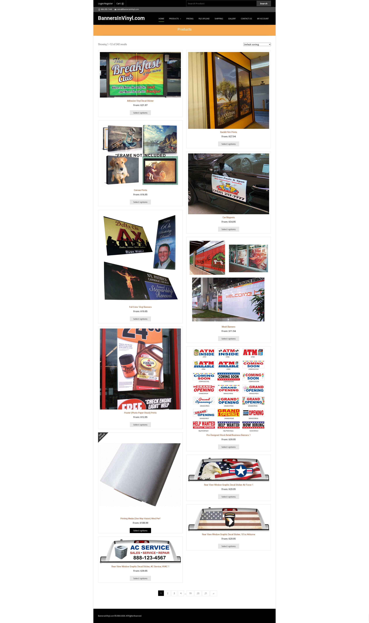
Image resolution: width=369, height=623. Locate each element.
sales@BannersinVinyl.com (128, 9)
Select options (229, 143)
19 (190, 593)
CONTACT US (246, 18)
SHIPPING (219, 18)
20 (198, 593)
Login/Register (105, 3)
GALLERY (232, 18)
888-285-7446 (106, 9)
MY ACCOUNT (263, 18)
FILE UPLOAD (204, 18)
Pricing (189, 18)
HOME (161, 18)
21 (206, 593)
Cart (119, 3)
